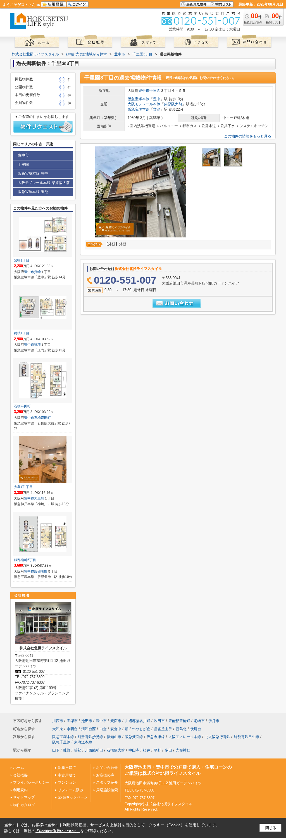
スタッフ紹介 (107, 782)
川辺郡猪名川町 (137, 721)
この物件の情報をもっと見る (247, 136)
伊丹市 (213, 721)
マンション (67, 782)
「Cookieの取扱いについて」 (57, 831)
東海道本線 (83, 742)
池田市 (86, 721)
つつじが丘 (141, 729)
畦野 (66, 750)
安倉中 (115, 729)
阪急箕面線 (134, 737)
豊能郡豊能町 (179, 721)
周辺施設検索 (107, 790)
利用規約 (20, 790)
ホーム (18, 767)
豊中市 (144, 90)
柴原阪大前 (173, 104)
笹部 (77, 750)
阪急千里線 (61, 742)
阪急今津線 (156, 737)
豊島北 (181, 729)
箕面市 (115, 721)
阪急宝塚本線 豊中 (33, 173)
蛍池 (156, 109)
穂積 (37, 345)
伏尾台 (195, 729)
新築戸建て (67, 767)
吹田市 (159, 721)
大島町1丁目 (23, 487)
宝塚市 (72, 721)
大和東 (57, 729)
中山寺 (133, 750)
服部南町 (40, 571)
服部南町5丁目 (25, 560)
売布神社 (183, 750)
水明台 (72, 729)
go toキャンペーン (73, 797)
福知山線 (114, 737)
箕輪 (37, 272)
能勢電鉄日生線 (246, 737)
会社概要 (20, 775)
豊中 (156, 99)
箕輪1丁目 (21, 260)
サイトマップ (24, 797)
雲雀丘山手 (163, 729)
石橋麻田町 (22, 406)
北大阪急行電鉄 (217, 737)
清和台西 (88, 729)
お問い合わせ (107, 767)
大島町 (39, 498)
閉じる (270, 828)
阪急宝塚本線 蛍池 (33, 192)
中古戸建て (67, 775)
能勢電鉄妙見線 (90, 737)
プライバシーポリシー (31, 782)
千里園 (154, 90)
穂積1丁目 (21, 333)
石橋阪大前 (116, 750)
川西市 (57, 721)
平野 (157, 750)
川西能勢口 (94, 750)
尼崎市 (199, 721)
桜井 (146, 750)
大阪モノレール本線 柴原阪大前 (44, 183)
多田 (168, 750)
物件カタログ (24, 805)
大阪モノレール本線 (144, 104)
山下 (55, 750)
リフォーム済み (70, 790)
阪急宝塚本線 (138, 99)
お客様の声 (105, 775)
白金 (103, 729)
